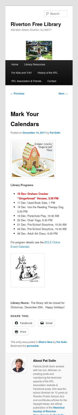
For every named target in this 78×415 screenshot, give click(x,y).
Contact (51, 81)
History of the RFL (48, 72)
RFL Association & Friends (26, 81)
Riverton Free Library (36, 23)
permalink (33, 346)
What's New (45, 342)
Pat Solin (55, 132)
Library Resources (34, 64)
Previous (17, 93)
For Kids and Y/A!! (21, 72)
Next (63, 93)
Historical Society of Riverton (48, 409)
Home (14, 64)
